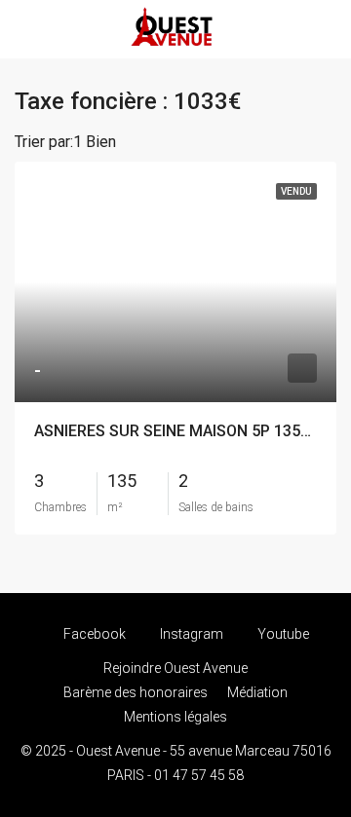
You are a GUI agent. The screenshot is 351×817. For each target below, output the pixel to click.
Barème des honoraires (135, 692)
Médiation (257, 692)
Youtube (281, 634)
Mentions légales (175, 716)
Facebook (93, 634)
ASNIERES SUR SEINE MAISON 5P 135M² (177, 431)
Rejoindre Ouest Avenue (175, 668)
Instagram (190, 634)
